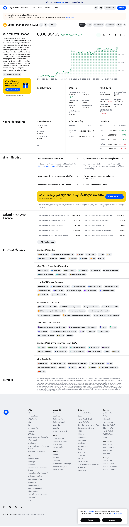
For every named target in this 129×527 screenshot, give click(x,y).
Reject (90, 520)
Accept (112, 520)
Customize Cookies (116, 513)
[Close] (124, 511)
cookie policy (89, 511)
